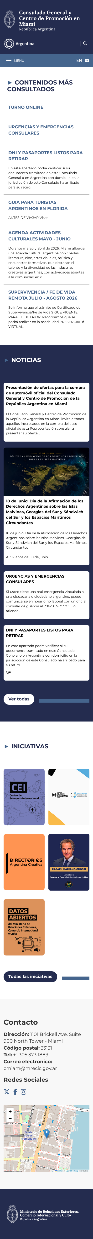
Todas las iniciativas (30, 976)
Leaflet (59, 1170)
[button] (47, 1134)
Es (86, 60)
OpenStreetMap (72, 1170)
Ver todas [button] (19, 699)
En (79, 60)
